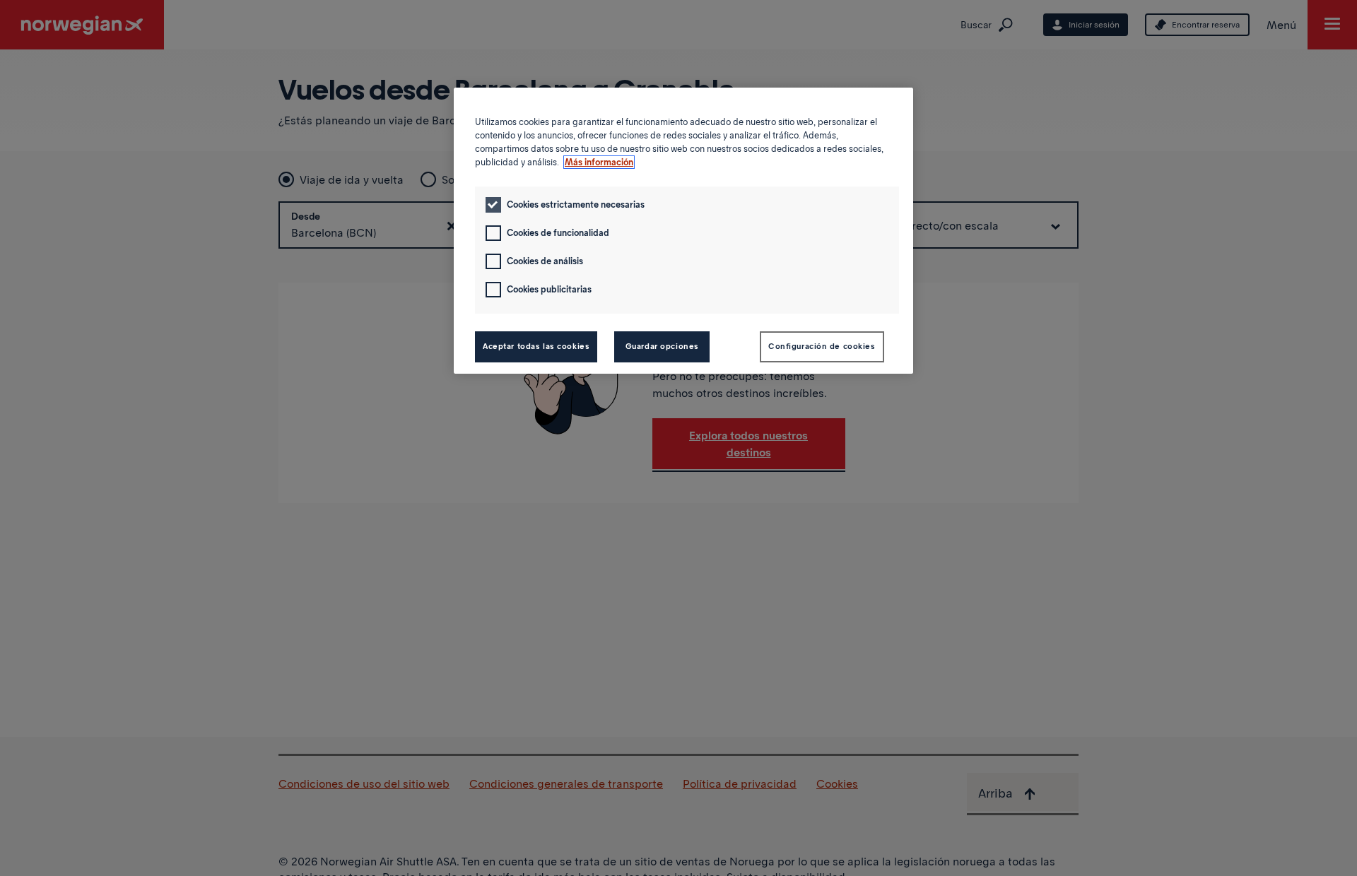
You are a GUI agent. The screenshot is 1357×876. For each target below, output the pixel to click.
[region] (683, 231)
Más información (599, 162)
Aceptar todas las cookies (536, 346)
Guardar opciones (662, 346)
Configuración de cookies (822, 346)
